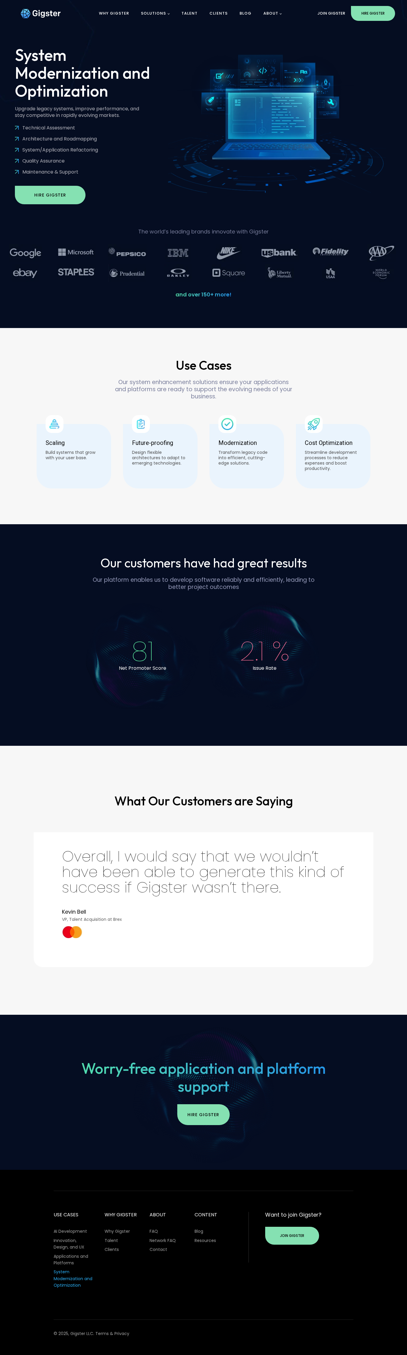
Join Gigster (331, 13)
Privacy (121, 1334)
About (270, 13)
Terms (102, 1334)
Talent (189, 13)
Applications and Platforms (71, 1259)
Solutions (153, 13)
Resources (205, 1240)
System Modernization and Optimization (73, 1278)
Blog (245, 13)
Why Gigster (114, 13)
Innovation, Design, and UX (69, 1244)
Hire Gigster (373, 13)
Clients (218, 13)
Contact (158, 1249)
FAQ (154, 1231)
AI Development (70, 1231)
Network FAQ (163, 1240)
